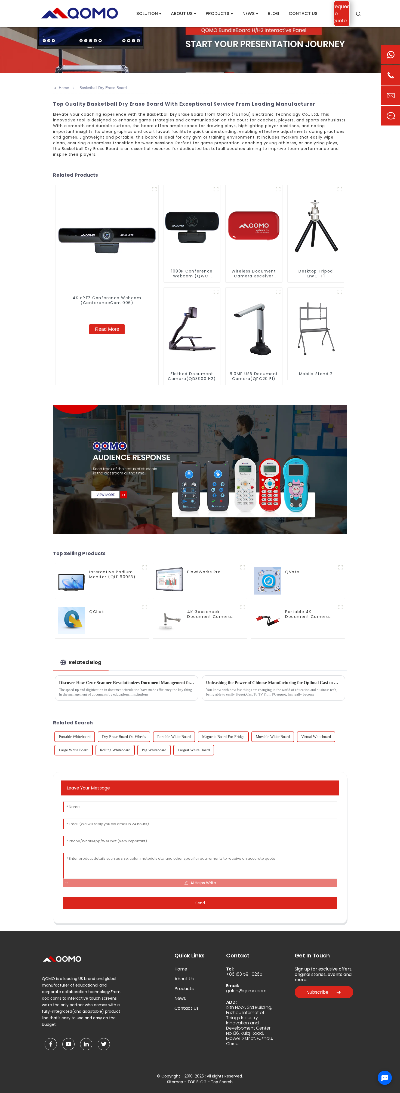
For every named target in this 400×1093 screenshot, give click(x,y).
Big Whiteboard (154, 750)
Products (184, 988)
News (180, 998)
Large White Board (73, 750)
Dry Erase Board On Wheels (124, 737)
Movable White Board (273, 737)
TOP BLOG (197, 1082)
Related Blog (85, 662)
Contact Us (186, 1008)
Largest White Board (194, 750)
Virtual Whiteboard (316, 737)
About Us (184, 979)
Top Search (222, 1082)
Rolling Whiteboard (115, 750)
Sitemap (175, 1082)
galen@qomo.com (246, 991)
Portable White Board (174, 737)
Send (200, 903)
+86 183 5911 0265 (244, 974)
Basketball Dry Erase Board (103, 87)
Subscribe (317, 992)
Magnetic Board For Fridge (223, 737)
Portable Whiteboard (75, 737)
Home (64, 87)
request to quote (342, 13)
